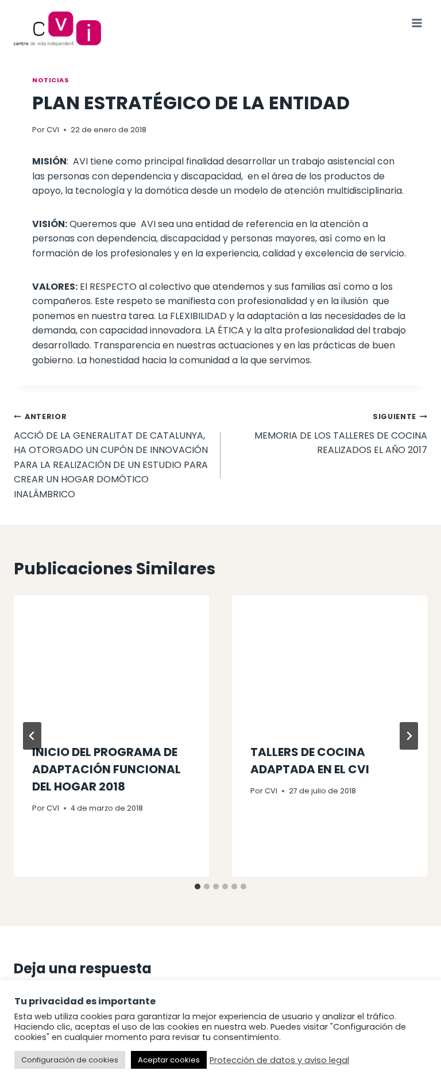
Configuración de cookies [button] (69, 1059)
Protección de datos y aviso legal (279, 1060)
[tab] (197, 886)
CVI (53, 130)
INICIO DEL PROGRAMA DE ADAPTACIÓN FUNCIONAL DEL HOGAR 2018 (106, 769)
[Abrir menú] (416, 23)
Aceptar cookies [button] (169, 1059)
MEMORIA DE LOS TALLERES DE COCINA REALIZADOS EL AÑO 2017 (340, 434)
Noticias (50, 80)
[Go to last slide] (32, 736)
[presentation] (111, 660)
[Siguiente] (409, 736)
